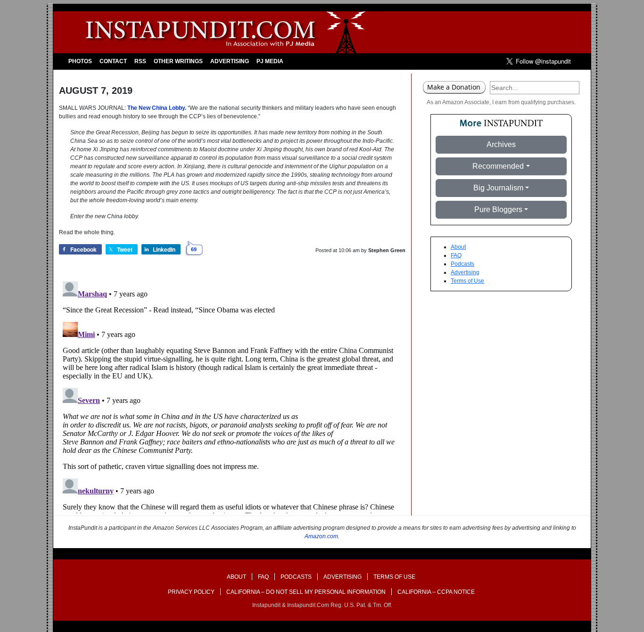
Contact (113, 61)
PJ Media (269, 61)
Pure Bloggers (498, 209)
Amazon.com (321, 536)
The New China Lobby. (156, 108)
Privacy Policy (191, 592)
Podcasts (462, 264)
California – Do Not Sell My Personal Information (306, 592)
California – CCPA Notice (436, 592)
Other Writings (178, 61)
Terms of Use (467, 281)
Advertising (229, 61)
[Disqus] (232, 395)
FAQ (456, 255)
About (458, 247)
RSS (140, 61)
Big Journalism (498, 188)
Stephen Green (386, 250)
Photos (80, 61)
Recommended (498, 166)
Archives (501, 144)
